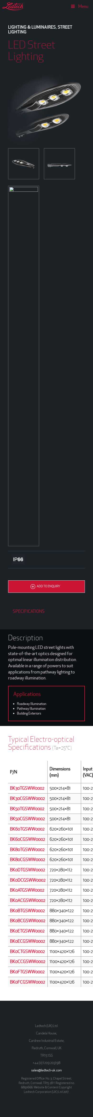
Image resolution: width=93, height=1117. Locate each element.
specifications (29, 611)
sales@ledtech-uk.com (46, 1070)
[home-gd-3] (59, 163)
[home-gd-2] (23, 366)
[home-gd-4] (23, 163)
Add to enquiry (48, 586)
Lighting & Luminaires (32, 27)
